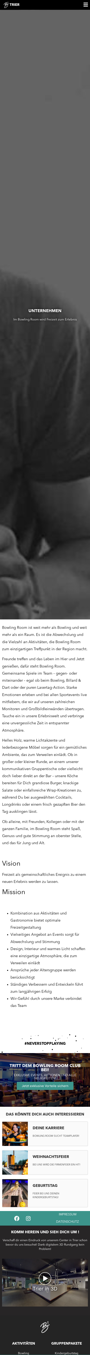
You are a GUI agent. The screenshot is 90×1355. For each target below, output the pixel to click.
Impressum (67, 1214)
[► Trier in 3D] (45, 1305)
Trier (14, 5)
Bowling (23, 1353)
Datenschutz (67, 1221)
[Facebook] (17, 1218)
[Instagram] (28, 1218)
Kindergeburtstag (66, 1353)
